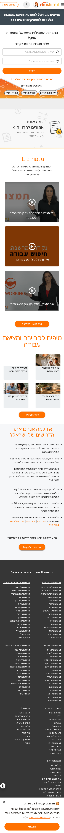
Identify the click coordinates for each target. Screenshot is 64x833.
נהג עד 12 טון (55, 733)
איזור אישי (31, 521)
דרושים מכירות (54, 634)
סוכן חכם (41, 521)
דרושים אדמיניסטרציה (51, 594)
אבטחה (57, 723)
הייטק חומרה (55, 637)
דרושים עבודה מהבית (20, 594)
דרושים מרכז (24, 677)
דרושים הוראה (54, 614)
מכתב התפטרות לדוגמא (50, 789)
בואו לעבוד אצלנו (22, 739)
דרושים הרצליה (54, 677)
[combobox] (32, 52)
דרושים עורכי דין (22, 600)
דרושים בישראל (54, 650)
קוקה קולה (56, 726)
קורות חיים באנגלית (52, 792)
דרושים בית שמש (22, 663)
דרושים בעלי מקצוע (52, 610)
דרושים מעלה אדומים (20, 667)
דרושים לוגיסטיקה (52, 627)
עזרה (27, 736)
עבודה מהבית (29, 92)
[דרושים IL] (49, 5)
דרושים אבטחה (23, 624)
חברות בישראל (23, 729)
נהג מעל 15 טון (54, 736)
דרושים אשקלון (23, 653)
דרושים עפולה (54, 700)
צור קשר (26, 733)
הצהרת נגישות (23, 723)
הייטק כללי (25, 634)
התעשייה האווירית (53, 729)
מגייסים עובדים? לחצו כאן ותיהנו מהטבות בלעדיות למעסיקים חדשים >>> (32, 17)
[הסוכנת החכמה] (36, 4)
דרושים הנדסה (54, 617)
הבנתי (32, 826)
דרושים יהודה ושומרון (20, 683)
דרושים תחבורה (23, 610)
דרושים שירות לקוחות (20, 621)
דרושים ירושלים (23, 660)
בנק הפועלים (55, 719)
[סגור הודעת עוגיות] (4, 802)
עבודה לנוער (55, 769)
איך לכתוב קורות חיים (51, 779)
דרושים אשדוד (23, 670)
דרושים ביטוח (55, 604)
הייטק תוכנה (24, 637)
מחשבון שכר (55, 753)
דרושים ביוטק (55, 631)
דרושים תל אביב (54, 653)
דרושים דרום (24, 690)
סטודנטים (56, 739)
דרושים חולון (55, 656)
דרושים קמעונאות (22, 607)
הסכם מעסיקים (23, 719)
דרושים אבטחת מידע (51, 590)
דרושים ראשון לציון (52, 660)
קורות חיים (56, 746)
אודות (27, 743)
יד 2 (59, 716)
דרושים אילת (24, 656)
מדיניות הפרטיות (22, 716)
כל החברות (25, 726)
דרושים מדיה (24, 604)
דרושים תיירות (23, 627)
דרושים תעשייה (23, 631)
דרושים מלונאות (22, 587)
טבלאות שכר (55, 750)
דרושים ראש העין (53, 667)
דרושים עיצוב (24, 597)
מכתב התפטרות (54, 796)
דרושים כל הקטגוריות (51, 587)
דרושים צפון (24, 687)
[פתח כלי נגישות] (3, 786)
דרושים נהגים (55, 743)
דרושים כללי (55, 621)
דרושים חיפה (55, 687)
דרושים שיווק (24, 617)
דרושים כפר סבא (53, 673)
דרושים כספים (54, 624)
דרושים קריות (55, 690)
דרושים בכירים (54, 607)
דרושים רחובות (23, 673)
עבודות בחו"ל (24, 694)
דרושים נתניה (55, 670)
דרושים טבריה (54, 697)
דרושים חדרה (55, 683)
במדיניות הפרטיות (39, 817)
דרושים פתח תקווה (52, 663)
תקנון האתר (24, 712)
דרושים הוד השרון (53, 680)
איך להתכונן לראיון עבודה (52, 784)
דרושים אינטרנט (53, 600)
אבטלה (57, 775)
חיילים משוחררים (48, 92)
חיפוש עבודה (55, 772)
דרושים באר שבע (22, 650)
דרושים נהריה (54, 694)
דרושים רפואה (23, 614)
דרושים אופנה (54, 597)
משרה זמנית (12, 92)
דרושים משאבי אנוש (21, 590)
